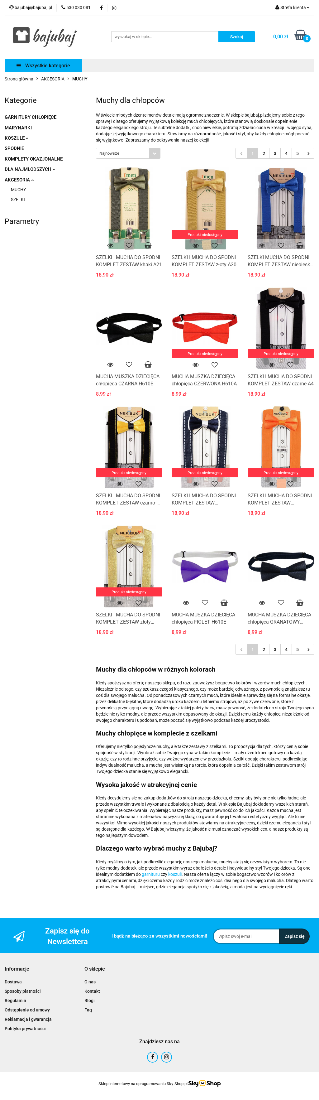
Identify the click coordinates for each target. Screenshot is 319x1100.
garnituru (151, 874)
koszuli (175, 874)
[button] (17, 969)
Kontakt (92, 991)
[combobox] (128, 153)
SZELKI (18, 199)
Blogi (89, 1000)
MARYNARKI (18, 128)
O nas (90, 981)
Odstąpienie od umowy (27, 1009)
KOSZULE (15, 138)
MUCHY (18, 189)
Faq (88, 1009)
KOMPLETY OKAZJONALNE (34, 159)
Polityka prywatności (25, 1028)
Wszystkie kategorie (47, 66)
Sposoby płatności (23, 991)
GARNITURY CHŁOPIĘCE (30, 117)
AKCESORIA (18, 180)
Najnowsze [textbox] (109, 153)
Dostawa (13, 981)
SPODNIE (14, 148)
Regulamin (15, 1000)
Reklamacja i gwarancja (28, 1019)
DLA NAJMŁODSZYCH (29, 169)
